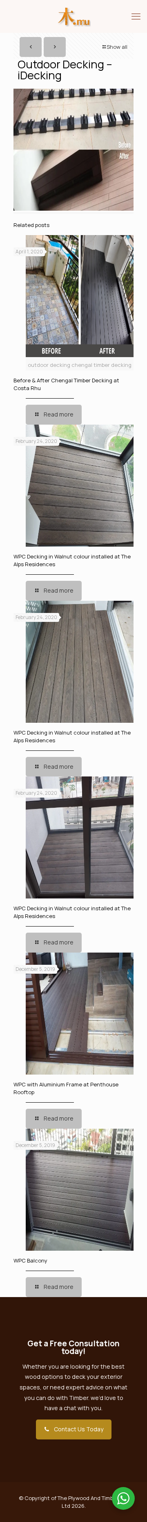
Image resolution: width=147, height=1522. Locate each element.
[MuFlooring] (73, 16)
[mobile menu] (136, 16)
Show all (117, 46)
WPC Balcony (30, 1260)
